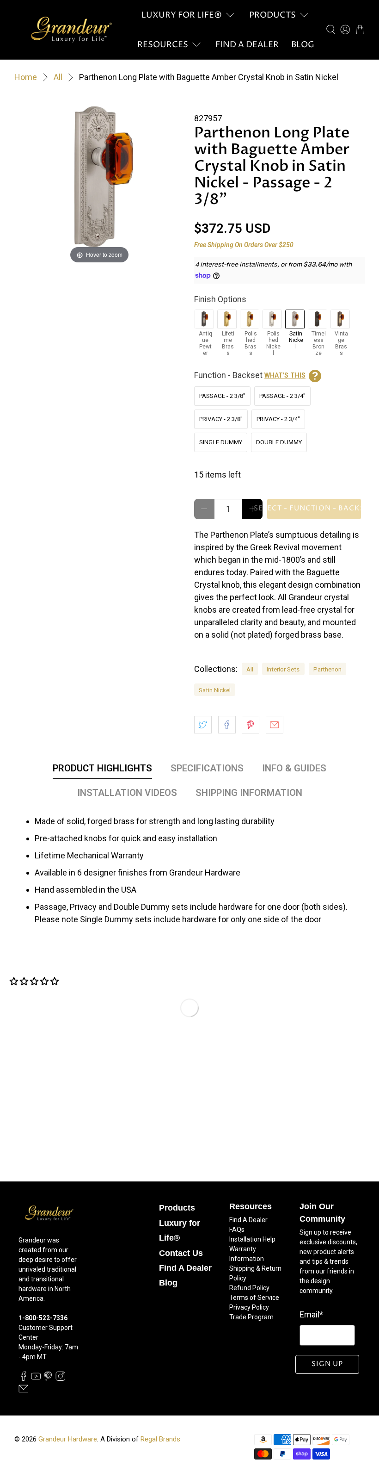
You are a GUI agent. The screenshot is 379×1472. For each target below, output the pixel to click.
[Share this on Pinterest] (250, 724)
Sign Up (327, 1364)
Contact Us (181, 1253)
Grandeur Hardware (67, 1439)
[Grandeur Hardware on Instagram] (60, 1378)
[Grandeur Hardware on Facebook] (23, 1378)
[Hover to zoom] (99, 180)
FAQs (237, 1229)
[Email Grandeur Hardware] (23, 1391)
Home (25, 77)
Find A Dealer (247, 44)
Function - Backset (250, 375)
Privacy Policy (249, 1307)
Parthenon (327, 669)
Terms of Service (254, 1297)
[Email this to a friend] (274, 724)
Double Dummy (279, 442)
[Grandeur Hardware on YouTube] (36, 1378)
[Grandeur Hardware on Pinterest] (48, 1378)
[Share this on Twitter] (203, 724)
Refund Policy (249, 1288)
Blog (302, 44)
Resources (162, 44)
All (58, 77)
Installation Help (252, 1239)
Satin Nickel (215, 690)
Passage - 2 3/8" (222, 395)
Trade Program (251, 1317)
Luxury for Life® (181, 15)
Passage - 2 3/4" (282, 395)
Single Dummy (220, 442)
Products (272, 15)
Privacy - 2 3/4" (278, 419)
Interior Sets (283, 669)
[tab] (102, 770)
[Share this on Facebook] (227, 724)
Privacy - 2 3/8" (221, 419)
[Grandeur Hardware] (71, 29)
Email (311, 1314)
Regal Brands (160, 1439)
